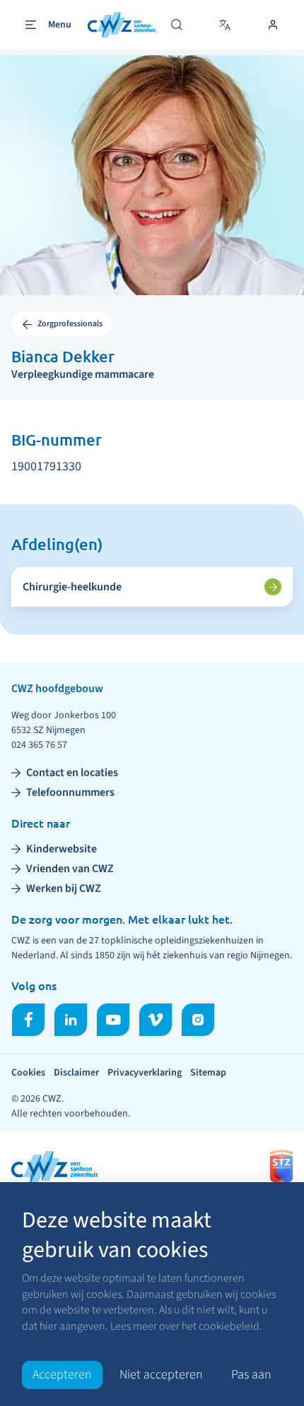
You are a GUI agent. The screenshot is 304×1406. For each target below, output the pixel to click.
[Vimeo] (156, 1020)
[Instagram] (198, 1020)
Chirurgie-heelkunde (72, 587)
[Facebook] (28, 1020)
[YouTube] (113, 1020)
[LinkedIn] (71, 1020)
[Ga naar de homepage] (122, 25)
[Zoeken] (177, 25)
